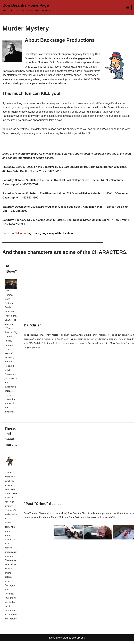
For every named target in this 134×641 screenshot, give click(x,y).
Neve (52, 637)
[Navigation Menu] (128, 7)
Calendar (20, 233)
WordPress (78, 637)
